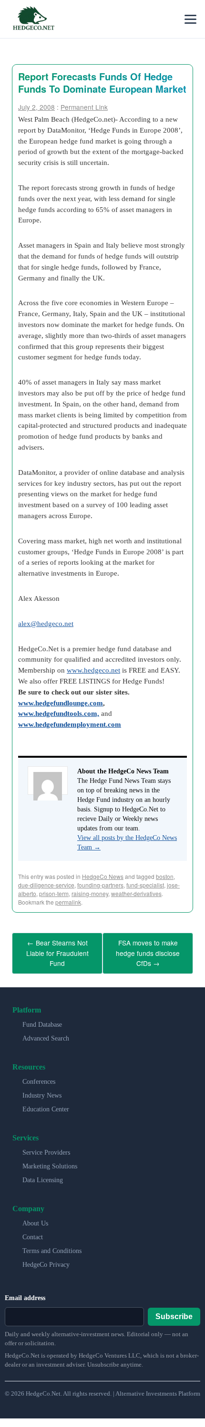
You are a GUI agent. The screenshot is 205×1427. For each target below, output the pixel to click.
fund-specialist (145, 885)
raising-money (90, 893)
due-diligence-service (46, 885)
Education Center (45, 1104)
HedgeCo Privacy (46, 1259)
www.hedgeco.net (93, 670)
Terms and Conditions (52, 1246)
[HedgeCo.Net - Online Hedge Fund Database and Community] (33, 19)
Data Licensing (42, 1175)
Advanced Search (45, 1033)
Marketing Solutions (49, 1161)
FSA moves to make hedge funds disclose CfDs (148, 950)
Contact (32, 1232)
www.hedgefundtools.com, (58, 713)
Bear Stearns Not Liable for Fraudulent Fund (57, 950)
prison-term (54, 893)
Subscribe (174, 1311)
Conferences (38, 1076)
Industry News (42, 1090)
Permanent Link (84, 107)
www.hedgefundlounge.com (60, 703)
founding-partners (100, 885)
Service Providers (46, 1147)
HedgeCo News (102, 876)
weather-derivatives (136, 893)
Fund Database (42, 1019)
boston (165, 876)
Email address (25, 1293)
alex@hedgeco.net (45, 623)
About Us (35, 1218)
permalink (68, 902)
